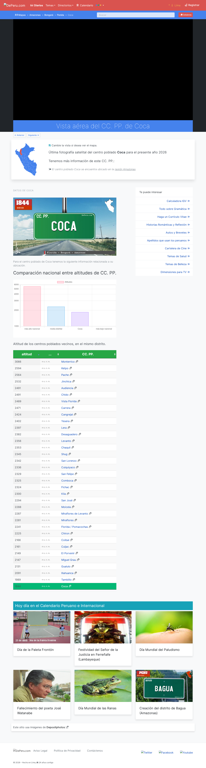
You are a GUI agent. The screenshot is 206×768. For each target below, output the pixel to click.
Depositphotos (56, 727)
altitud (27, 354)
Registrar (193, 5)
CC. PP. (88, 354)
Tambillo (66, 579)
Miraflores (67, 520)
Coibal (65, 540)
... (50, 354)
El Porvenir (68, 553)
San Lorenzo (69, 460)
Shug (64, 454)
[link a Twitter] (146, 752)
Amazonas (35, 15)
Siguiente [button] (32, 135)
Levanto (66, 440)
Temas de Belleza (176, 264)
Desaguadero (69, 434)
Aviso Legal (40, 750)
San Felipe (67, 474)
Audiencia (67, 388)
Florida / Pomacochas (74, 526)
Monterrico (68, 361)
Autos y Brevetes (176, 232)
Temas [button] (49, 5)
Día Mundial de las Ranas (97, 708)
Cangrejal (67, 414)
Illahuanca (67, 573)
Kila (63, 493)
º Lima (174, 5)
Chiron (65, 533)
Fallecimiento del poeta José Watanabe (39, 710)
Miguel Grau (68, 559)
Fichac (65, 487)
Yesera (65, 421)
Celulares (186, 15)
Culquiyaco (68, 467)
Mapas (22, 15)
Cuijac (65, 546)
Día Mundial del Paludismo (160, 650)
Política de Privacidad (67, 750)
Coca (64, 586)
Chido (65, 394)
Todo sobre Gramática (173, 208)
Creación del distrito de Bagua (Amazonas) (163, 710)
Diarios (38, 5)
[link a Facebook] (166, 752)
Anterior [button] (20, 135)
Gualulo (65, 566)
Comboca (67, 480)
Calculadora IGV (177, 201)
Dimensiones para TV (174, 272)
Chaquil (65, 447)
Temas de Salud (177, 256)
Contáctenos (95, 750)
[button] (99, 5)
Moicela (66, 507)
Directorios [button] (64, 5)
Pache (65, 374)
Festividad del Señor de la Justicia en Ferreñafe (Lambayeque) (98, 654)
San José (66, 500)
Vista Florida (69, 401)
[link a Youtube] (186, 752)
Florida (60, 15)
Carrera (65, 407)
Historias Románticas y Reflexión (166, 224)
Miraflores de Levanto (74, 513)
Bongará (48, 15)
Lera (64, 427)
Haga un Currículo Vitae (172, 216)
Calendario (86, 5)
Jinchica (66, 381)
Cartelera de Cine (176, 248)
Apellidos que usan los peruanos (167, 240)
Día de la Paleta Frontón (35, 650)
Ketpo (64, 368)
